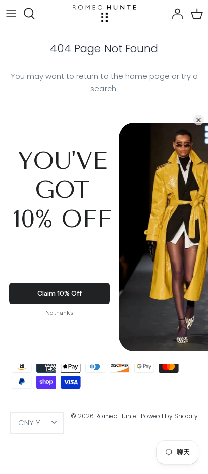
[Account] (175, 14)
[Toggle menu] (11, 14)
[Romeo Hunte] (104, 13)
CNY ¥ (29, 422)
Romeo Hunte (116, 416)
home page (147, 76)
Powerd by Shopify (169, 416)
